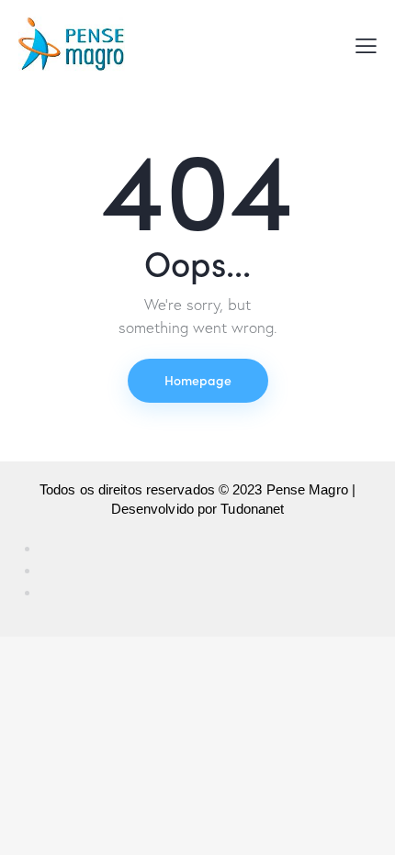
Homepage (197, 380)
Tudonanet (252, 508)
